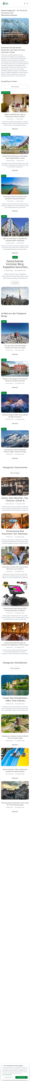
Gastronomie (5, 92)
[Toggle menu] (27, 3)
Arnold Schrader (9, 383)
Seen (3, 176)
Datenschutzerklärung (7, 1074)
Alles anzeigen (15, 86)
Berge (5, 29)
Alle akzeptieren (21, 1077)
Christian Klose (10, 119)
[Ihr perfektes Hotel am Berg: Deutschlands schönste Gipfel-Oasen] (15, 31)
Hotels (4, 216)
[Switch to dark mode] (24, 3)
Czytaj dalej (15, 282)
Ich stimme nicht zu (9, 1077)
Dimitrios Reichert (7, 38)
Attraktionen (5, 134)
